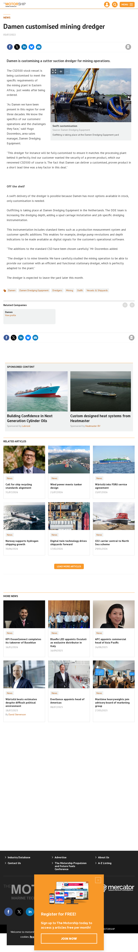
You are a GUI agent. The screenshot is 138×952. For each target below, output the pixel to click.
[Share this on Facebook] (10, 47)
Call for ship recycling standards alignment (19, 486)
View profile (10, 315)
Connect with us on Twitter (19, 911)
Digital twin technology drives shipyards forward (68, 542)
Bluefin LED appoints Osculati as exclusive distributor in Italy (68, 642)
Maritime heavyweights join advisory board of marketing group (112, 702)
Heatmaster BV (92, 425)
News (6, 17)
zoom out (67, 71)
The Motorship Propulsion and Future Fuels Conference (71, 866)
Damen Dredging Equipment (34, 290)
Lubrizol (26, 425)
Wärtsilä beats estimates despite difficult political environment (21, 702)
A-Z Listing (104, 863)
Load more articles (69, 566)
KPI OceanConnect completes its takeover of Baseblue (23, 640)
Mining (69, 290)
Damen (11, 290)
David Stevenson (17, 714)
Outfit (80, 290)
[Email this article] (39, 47)
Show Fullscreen (54, 71)
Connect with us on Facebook (8, 911)
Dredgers (57, 290)
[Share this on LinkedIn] (24, 47)
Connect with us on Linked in (30, 911)
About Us (103, 857)
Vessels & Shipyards (97, 290)
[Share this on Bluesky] (31, 47)
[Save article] (128, 47)
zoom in (61, 71)
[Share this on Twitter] (17, 47)
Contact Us (14, 863)
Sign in (88, 40)
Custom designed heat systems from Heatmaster (100, 418)
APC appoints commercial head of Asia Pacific (110, 640)
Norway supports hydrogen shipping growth (22, 542)
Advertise (60, 857)
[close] (131, 40)
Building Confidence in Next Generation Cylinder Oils (30, 418)
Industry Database (19, 857)
